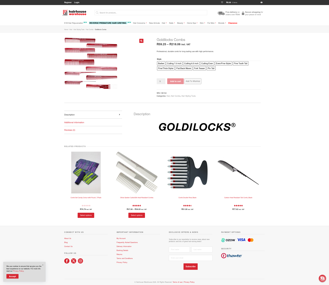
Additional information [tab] (74, 122)
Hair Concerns (139, 23)
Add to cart (175, 81)
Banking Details (122, 250)
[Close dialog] (324, 249)
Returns (119, 254)
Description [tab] (69, 114)
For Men (210, 23)
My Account (121, 238)
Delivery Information (124, 246)
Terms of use (177, 282)
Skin (202, 23)
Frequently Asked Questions (127, 242)
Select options (86, 215)
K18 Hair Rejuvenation (75, 22)
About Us (67, 238)
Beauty (180, 23)
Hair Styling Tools (79, 29)
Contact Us (68, 246)
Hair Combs (89, 29)
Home (66, 29)
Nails (171, 23)
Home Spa (191, 23)
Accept (12, 276)
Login (76, 2)
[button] (141, 41)
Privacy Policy (122, 262)
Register (68, 2)
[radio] (161, 63)
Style (159, 59)
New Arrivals (154, 23)
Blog (66, 242)
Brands (221, 23)
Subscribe (191, 266)
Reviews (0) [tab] (69, 129)
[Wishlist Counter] (223, 2)
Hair (163, 23)
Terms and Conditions (125, 258)
